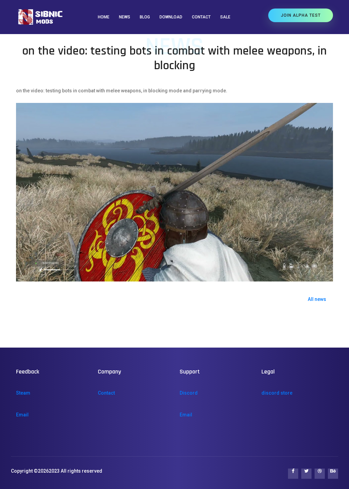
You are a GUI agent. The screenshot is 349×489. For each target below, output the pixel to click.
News (124, 17)
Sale (225, 17)
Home (103, 17)
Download (171, 17)
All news (317, 299)
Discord (189, 393)
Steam (23, 393)
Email (22, 414)
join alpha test (301, 15)
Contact (201, 17)
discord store (276, 393)
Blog (145, 17)
